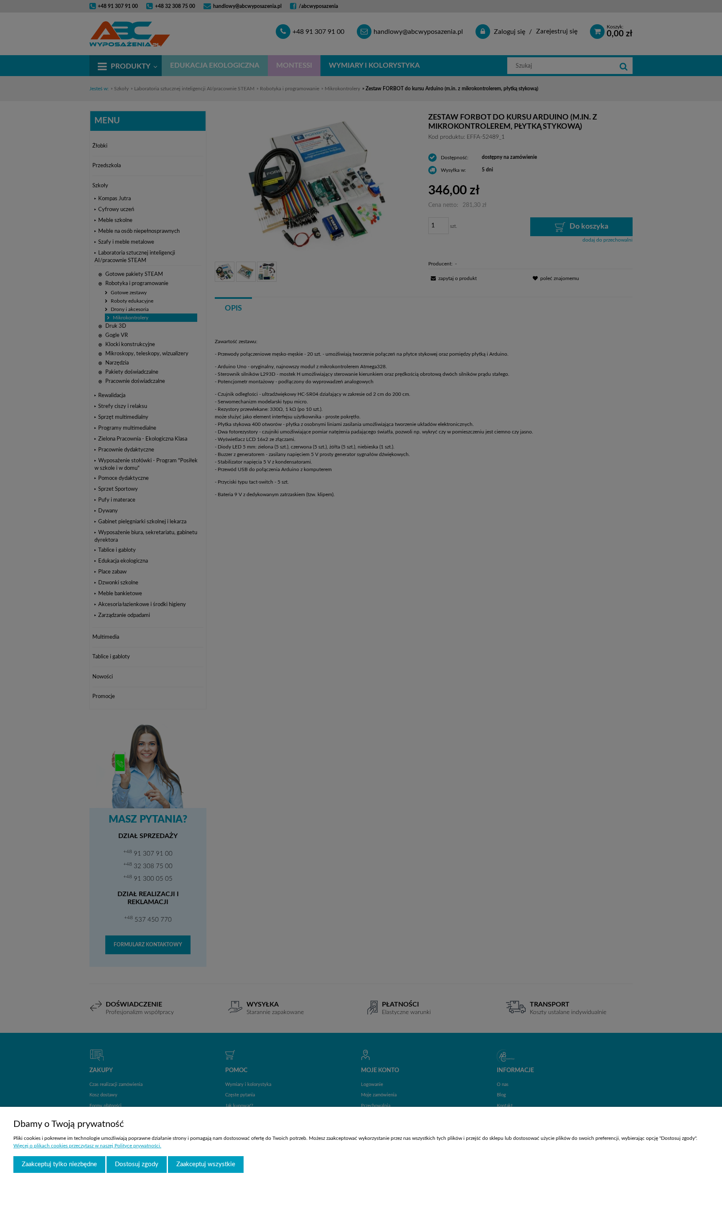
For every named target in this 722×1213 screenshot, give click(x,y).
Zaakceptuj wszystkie (205, 1164)
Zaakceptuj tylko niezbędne (59, 1164)
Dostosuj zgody (136, 1164)
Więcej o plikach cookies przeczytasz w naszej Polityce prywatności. (87, 1145)
